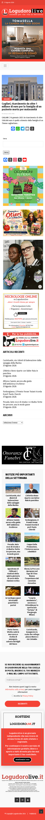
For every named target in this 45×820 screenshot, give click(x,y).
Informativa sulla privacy (14, 689)
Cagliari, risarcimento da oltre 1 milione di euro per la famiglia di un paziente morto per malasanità (22, 106)
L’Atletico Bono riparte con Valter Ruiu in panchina (20, 372)
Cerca (5, 138)
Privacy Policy (27, 696)
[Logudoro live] (22, 12)
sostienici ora (22, 760)
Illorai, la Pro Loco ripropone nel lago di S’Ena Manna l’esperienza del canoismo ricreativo (31, 576)
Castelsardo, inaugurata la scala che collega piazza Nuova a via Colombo (32, 634)
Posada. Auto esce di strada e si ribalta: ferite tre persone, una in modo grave (22, 403)
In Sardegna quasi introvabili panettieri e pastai (13, 601)
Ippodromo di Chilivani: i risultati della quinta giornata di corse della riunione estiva (13, 575)
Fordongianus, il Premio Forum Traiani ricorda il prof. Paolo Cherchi (22, 393)
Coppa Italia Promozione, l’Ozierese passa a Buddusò (32, 548)
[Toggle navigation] (5, 65)
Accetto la (23, 696)
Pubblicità (33, 814)
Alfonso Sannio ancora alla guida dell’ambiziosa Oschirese (17, 382)
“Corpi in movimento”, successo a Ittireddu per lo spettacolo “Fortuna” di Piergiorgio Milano (31, 606)
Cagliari (7, 99)
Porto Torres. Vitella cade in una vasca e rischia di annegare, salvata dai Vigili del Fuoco (13, 636)
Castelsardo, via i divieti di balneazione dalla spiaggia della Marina (22, 361)
